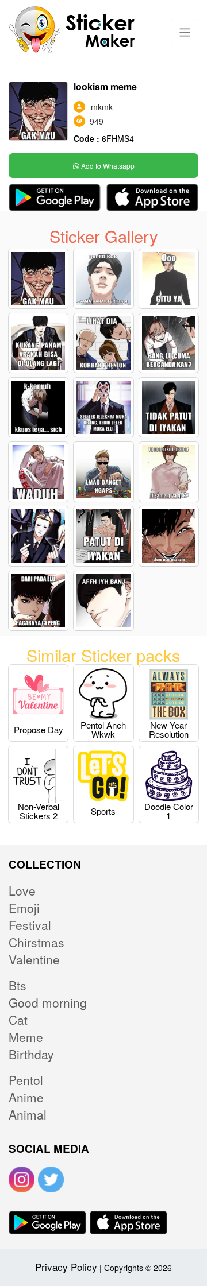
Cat (18, 1019)
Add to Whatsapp (107, 166)
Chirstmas (36, 942)
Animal (28, 1114)
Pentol (26, 1080)
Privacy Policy (66, 1267)
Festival (30, 924)
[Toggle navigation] (185, 32)
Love (22, 890)
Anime (26, 1097)
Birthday (31, 1054)
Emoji (24, 907)
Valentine (34, 959)
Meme (26, 1036)
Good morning (48, 1002)
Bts (17, 985)
